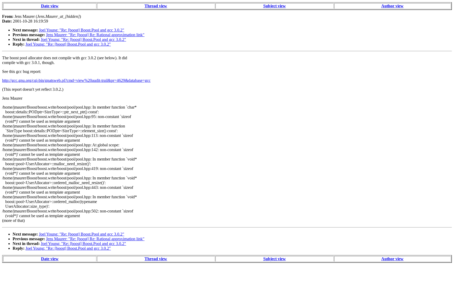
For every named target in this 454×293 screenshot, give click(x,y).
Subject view (274, 6)
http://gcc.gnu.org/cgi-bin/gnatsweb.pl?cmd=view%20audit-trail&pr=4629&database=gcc (76, 80)
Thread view (156, 6)
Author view (392, 6)
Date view (50, 6)
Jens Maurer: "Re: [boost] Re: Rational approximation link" (95, 35)
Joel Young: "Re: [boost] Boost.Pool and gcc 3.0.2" (81, 30)
